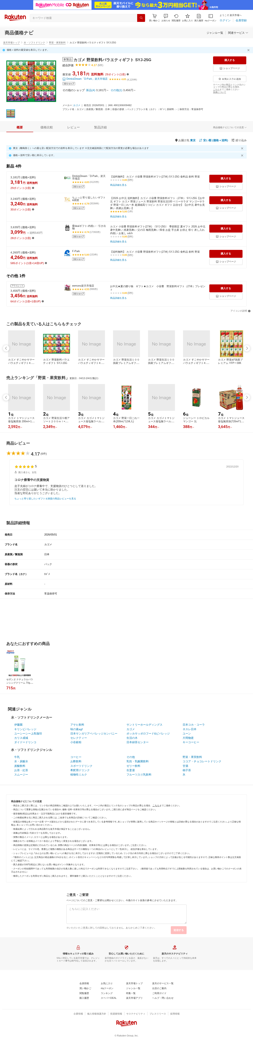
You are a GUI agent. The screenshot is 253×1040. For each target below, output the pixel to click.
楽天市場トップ (11, 42)
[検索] (141, 18)
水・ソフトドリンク (34, 42)
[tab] (19, 127)
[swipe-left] (6, 348)
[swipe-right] (247, 348)
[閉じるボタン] (249, 50)
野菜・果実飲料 (57, 42)
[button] (165, 18)
